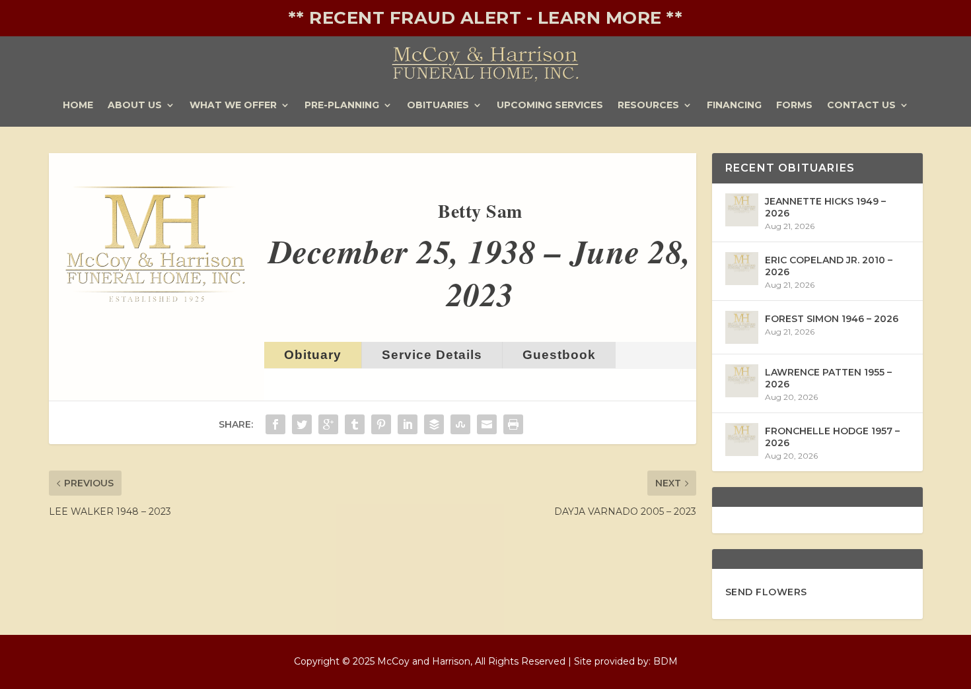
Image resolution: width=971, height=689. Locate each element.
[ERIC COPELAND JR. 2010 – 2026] (741, 268)
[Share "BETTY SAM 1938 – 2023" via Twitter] (302, 424)
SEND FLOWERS (766, 592)
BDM (665, 661)
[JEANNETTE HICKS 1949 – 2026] (741, 209)
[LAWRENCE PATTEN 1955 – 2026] (741, 380)
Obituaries (438, 105)
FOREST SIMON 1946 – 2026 (831, 319)
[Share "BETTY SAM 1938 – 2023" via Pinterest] (381, 424)
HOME (78, 105)
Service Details (432, 355)
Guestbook (559, 355)
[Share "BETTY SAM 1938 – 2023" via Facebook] (275, 424)
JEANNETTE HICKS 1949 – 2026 (825, 207)
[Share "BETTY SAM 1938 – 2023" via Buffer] (434, 424)
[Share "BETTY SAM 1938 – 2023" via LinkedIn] (407, 424)
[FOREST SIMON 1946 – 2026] (741, 327)
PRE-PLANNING (342, 105)
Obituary (313, 355)
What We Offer (233, 105)
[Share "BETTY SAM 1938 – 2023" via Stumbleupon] (460, 424)
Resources (648, 105)
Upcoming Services (550, 105)
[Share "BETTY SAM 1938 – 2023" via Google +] (328, 424)
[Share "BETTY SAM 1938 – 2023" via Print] (513, 424)
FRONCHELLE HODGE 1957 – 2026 (832, 437)
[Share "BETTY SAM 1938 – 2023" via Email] (487, 424)
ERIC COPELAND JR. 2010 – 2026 (828, 266)
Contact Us (861, 105)
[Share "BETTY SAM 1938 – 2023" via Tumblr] (355, 424)
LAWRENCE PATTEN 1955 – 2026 (828, 378)
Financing (734, 105)
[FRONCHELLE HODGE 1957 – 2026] (741, 439)
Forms (794, 105)
